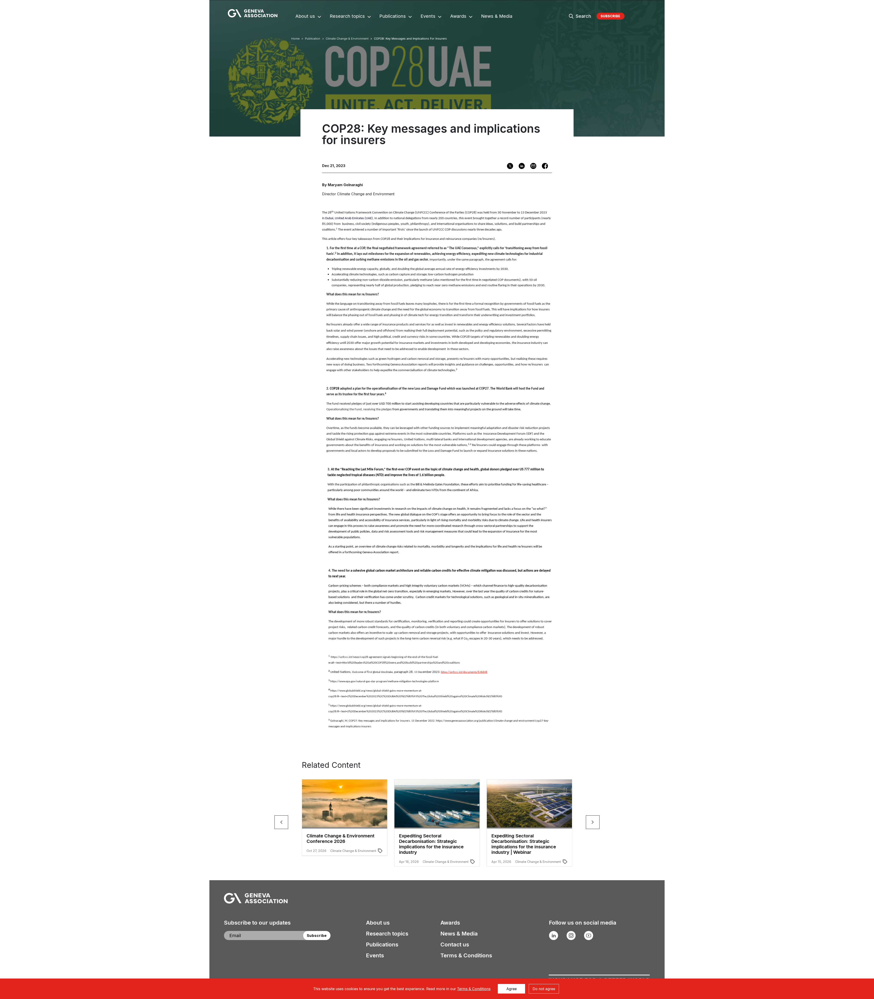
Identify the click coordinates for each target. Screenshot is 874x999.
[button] (281, 822)
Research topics (347, 17)
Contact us (454, 944)
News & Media (496, 17)
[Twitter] (509, 166)
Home (295, 38)
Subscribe (610, 16)
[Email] (532, 166)
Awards (458, 17)
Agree (511, 988)
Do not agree (544, 988)
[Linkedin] (520, 166)
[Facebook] (543, 166)
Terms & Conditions (466, 955)
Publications (392, 17)
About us (305, 17)
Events (428, 17)
